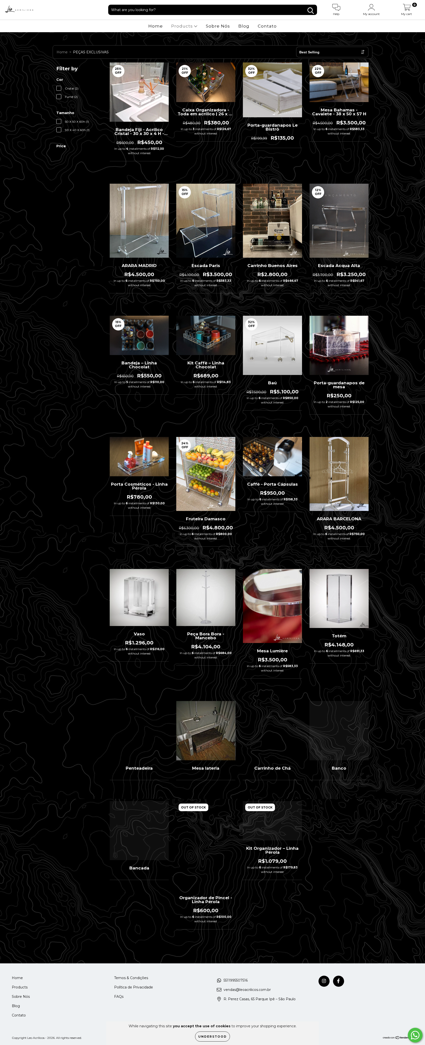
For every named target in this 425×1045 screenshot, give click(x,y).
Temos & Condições (131, 978)
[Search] (310, 10)
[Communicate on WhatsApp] (415, 1035)
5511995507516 (236, 980)
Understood (212, 1036)
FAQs (118, 996)
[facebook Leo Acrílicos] (338, 981)
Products (182, 26)
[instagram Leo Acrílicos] (324, 981)
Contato (267, 26)
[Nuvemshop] (397, 1038)
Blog (243, 26)
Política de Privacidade (133, 987)
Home (155, 26)
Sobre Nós (218, 26)
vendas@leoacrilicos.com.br (247, 989)
